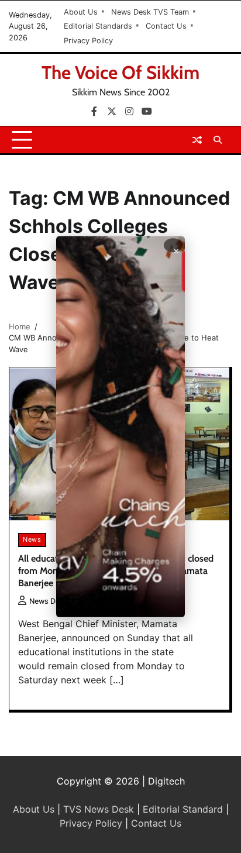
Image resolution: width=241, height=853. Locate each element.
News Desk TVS (56, 601)
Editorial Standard (183, 809)
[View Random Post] (197, 140)
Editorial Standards (98, 26)
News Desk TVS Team (150, 12)
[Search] (217, 140)
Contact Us (166, 26)
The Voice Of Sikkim (120, 72)
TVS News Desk (98, 809)
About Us (81, 12)
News (32, 539)
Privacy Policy (88, 40)
